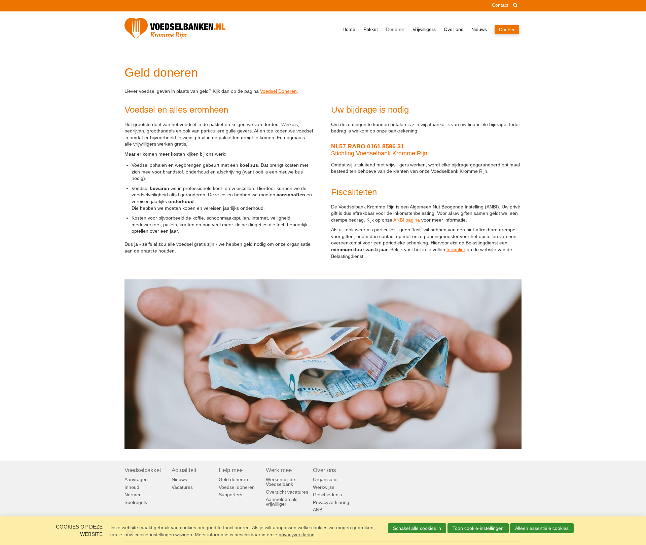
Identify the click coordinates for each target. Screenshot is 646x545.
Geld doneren (233, 479)
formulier (455, 249)
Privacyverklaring (331, 502)
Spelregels (135, 502)
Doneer (507, 29)
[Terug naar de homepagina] (174, 29)
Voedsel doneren (237, 487)
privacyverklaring (297, 534)
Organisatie (325, 479)
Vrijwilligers (424, 29)
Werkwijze (323, 487)
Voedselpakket (142, 470)
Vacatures (182, 487)
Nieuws (479, 29)
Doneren (395, 29)
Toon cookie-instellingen (478, 528)
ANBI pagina (406, 220)
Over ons (453, 29)
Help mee (231, 470)
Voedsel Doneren (278, 91)
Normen (133, 494)
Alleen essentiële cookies (542, 528)
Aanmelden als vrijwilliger (281, 501)
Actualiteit (184, 470)
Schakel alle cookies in (417, 528)
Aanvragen (136, 479)
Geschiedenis (327, 494)
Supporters (230, 494)
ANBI (318, 509)
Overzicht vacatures (287, 492)
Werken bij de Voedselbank (280, 481)
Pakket (370, 29)
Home (349, 29)
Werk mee (279, 470)
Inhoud (131, 487)
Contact (500, 5)
